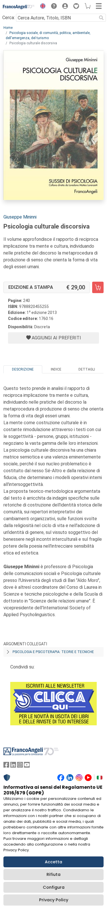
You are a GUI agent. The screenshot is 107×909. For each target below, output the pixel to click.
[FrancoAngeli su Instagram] (20, 766)
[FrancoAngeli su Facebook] (6, 766)
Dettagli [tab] (86, 369)
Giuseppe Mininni (20, 217)
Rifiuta (53, 874)
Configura (53, 887)
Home (8, 28)
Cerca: (8, 17)
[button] (41, 7)
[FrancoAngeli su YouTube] (27, 766)
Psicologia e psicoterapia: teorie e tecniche (53, 652)
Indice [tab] (56, 369)
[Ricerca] (101, 18)
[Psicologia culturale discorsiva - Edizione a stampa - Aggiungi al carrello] (98, 287)
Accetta (53, 862)
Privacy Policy (53, 900)
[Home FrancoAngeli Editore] (19, 7)
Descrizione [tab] (23, 369)
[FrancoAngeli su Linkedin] (13, 766)
